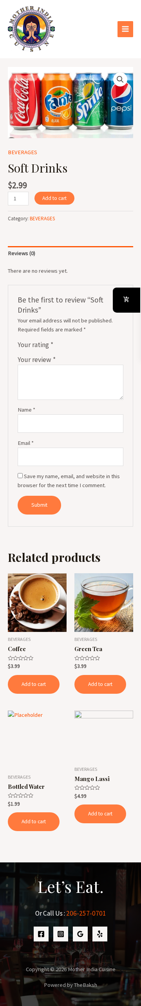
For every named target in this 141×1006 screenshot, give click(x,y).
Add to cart (54, 198)
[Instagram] (60, 934)
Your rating (35, 344)
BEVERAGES (22, 152)
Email (26, 442)
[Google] (80, 934)
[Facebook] (41, 934)
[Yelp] (99, 934)
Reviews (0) (21, 253)
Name (26, 409)
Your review (37, 359)
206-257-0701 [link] (86, 913)
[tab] (70, 253)
